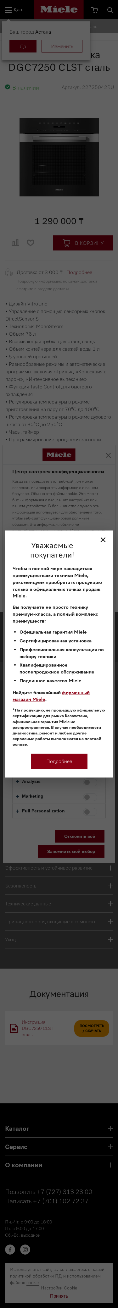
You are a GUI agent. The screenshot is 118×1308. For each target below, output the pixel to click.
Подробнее (59, 761)
